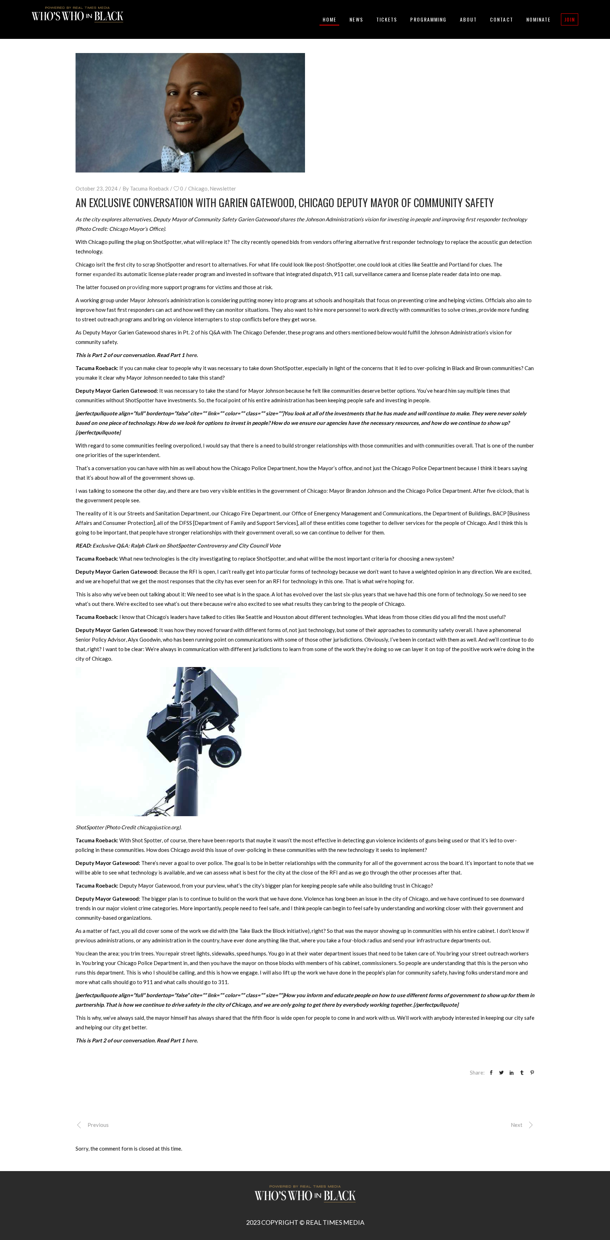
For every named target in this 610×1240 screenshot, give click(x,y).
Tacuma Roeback (149, 188)
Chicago (198, 188)
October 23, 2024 (97, 188)
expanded (104, 274)
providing (138, 287)
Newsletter (223, 188)
